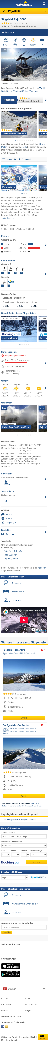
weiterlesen (7, 218)
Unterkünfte (42, 1038)
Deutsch (12, 989)
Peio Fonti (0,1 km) (12, 551)
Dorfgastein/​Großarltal (16, 725)
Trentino (33, 91)
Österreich (12, 728)
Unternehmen (31, 1004)
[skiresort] (24, 4)
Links (27, 998)
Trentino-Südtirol (20, 91)
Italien (9, 91)
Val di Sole (38, 806)
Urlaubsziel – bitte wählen (11, 842)
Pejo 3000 (13, 11)
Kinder (13, 851)
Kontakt (5, 998)
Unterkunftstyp (36, 851)
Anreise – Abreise (8, 833)
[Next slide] (45, 124)
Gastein (5, 733)
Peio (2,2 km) (10, 555)
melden (41, 568)
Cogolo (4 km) (10, 559)
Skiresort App (8, 959)
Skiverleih (26, 159)
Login (27, 1010)
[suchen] (44, 4)
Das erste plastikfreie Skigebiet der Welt (19, 820)
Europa (5, 653)
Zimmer (24, 851)
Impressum (6, 1004)
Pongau (32, 728)
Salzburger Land (23, 728)
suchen (36, 862)
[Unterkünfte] (3, 159)
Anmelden (7, 932)
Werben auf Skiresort (11, 1016)
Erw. (3, 851)
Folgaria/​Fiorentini (14, 650)
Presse (4, 1010)
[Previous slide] (3, 124)
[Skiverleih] (20, 159)
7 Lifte (24, 147)
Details (24, 718)
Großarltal (6, 730)
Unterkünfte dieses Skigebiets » (18, 313)
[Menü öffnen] (4, 4)
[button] (11, 862)
